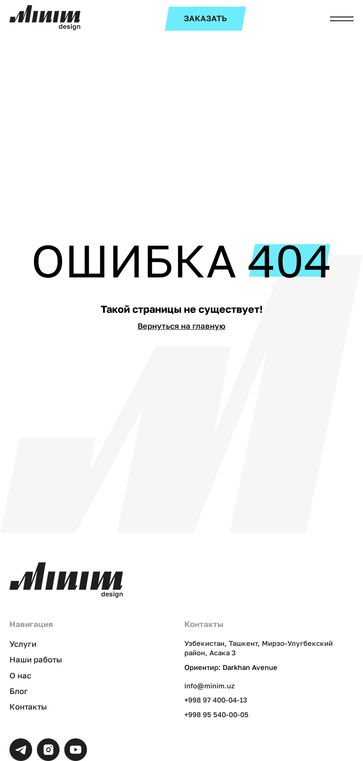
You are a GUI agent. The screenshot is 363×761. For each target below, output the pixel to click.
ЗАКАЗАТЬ (205, 18)
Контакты (28, 706)
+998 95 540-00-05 (216, 715)
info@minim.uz (209, 686)
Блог (18, 691)
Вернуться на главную (181, 326)
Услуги (22, 644)
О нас (20, 675)
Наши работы (35, 659)
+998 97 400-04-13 (215, 700)
